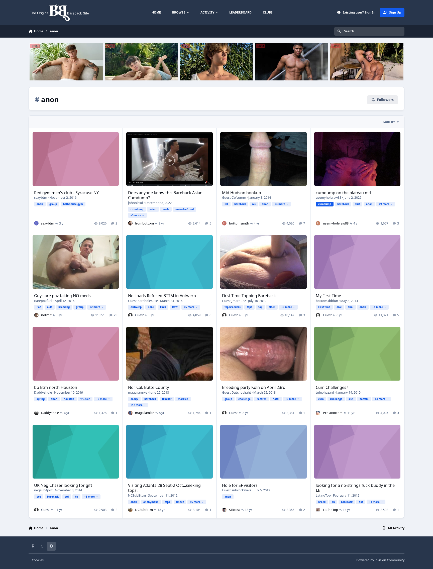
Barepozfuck (43, 300)
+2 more (95, 307)
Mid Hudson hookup (241, 192)
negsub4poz (43, 490)
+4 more (380, 399)
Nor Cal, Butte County (148, 387)
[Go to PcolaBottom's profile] (318, 413)
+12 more (137, 405)
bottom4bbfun (327, 300)
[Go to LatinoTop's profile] (318, 510)
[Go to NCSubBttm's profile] (130, 510)
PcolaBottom (333, 412)
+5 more (189, 307)
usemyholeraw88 (328, 197)
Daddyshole (43, 392)
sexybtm (40, 197)
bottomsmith (239, 223)
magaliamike (137, 392)
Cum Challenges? (332, 387)
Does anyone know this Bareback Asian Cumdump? (165, 195)
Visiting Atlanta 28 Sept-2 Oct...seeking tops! (164, 488)
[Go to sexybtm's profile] (36, 223)
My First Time (328, 295)
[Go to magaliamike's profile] (130, 413)
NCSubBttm (137, 495)
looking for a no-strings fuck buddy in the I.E (355, 488)
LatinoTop (323, 495)
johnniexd (135, 202)
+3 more (136, 215)
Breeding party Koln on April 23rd (253, 387)
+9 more (384, 204)
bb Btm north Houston (55, 387)
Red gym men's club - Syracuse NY (66, 192)
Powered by (380, 560)
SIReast (234, 509)
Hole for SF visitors (240, 485)
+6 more (195, 502)
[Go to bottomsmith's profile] (224, 223)
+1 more (377, 307)
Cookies (38, 560)
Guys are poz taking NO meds (62, 295)
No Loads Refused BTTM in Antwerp (162, 295)
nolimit (46, 315)
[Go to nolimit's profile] (36, 315)
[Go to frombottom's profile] (130, 223)
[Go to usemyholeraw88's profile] (318, 223)
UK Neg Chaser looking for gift (63, 485)
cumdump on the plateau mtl (343, 192)
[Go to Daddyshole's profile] (36, 413)
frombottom (144, 223)
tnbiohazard (325, 392)
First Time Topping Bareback (249, 295)
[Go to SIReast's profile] (224, 510)
